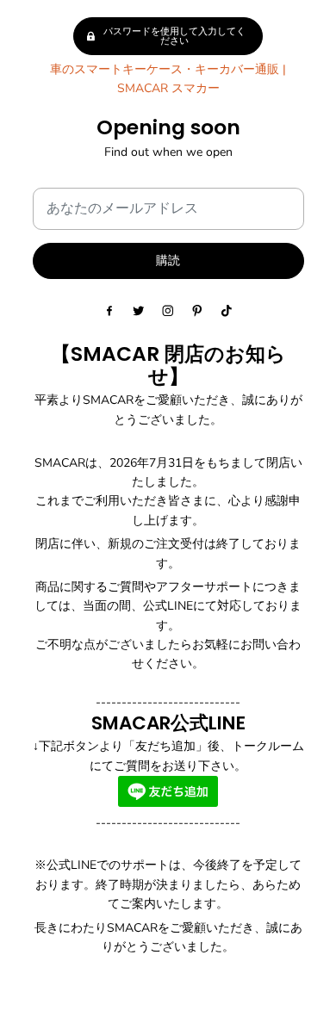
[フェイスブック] (109, 311)
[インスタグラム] (168, 311)
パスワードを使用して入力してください (174, 36)
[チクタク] (226, 311)
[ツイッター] (138, 311)
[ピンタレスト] (197, 311)
